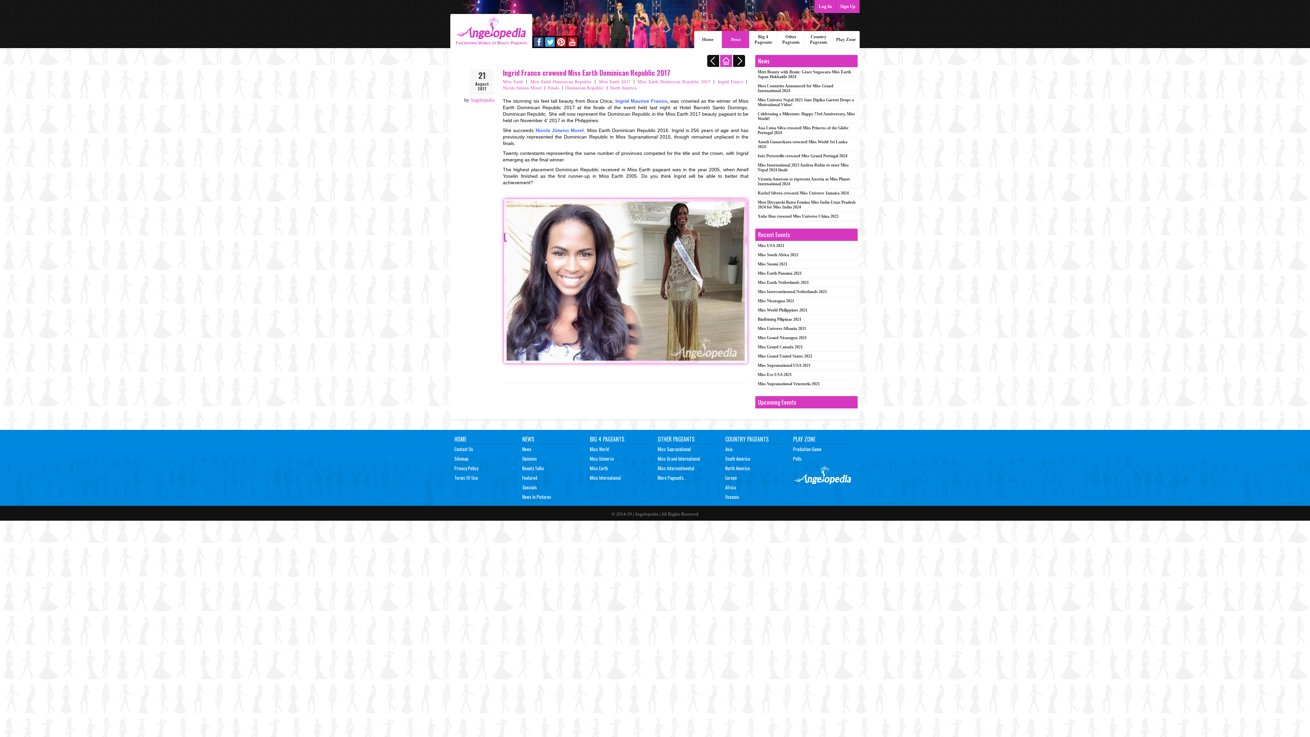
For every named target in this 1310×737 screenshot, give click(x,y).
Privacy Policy (466, 468)
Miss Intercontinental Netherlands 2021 (792, 291)
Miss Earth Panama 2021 (780, 273)
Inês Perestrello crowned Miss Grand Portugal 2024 (802, 156)
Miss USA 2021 (771, 245)
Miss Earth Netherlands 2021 (783, 282)
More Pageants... (672, 477)
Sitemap (461, 458)
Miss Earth (513, 81)
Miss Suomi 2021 (772, 264)
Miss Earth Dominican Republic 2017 (674, 81)
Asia (728, 449)
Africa (730, 487)
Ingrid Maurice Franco (641, 101)
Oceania (732, 496)
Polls (797, 458)
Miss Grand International (679, 458)
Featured (529, 477)
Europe (731, 477)
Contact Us (463, 449)
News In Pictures (536, 496)
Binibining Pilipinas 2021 (779, 319)
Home (708, 39)
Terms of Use (466, 477)
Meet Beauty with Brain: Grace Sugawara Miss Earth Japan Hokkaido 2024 (804, 74)
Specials (529, 487)
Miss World (599, 449)
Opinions (529, 458)
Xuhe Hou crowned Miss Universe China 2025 (798, 216)
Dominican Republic (584, 87)
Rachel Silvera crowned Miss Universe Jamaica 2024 (803, 193)
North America (623, 87)
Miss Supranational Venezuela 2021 (789, 383)
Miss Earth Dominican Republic (561, 81)
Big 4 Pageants (763, 39)
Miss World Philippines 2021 (782, 310)
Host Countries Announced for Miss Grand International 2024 (795, 88)
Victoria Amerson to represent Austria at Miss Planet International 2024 (804, 181)
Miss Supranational (674, 449)
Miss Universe (602, 458)
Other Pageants (791, 39)
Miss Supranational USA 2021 (784, 365)
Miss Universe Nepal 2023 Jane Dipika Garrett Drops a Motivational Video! (806, 102)
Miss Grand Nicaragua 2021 (782, 337)
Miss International (605, 477)
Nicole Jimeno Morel (560, 130)
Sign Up (847, 6)
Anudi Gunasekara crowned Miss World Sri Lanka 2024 (802, 144)
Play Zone (846, 39)
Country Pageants (818, 39)
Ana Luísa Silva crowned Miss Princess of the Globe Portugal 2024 (803, 130)
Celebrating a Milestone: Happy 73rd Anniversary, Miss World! (806, 116)
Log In (825, 6)
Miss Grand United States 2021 (785, 356)
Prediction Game (807, 449)
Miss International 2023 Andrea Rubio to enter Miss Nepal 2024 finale (803, 167)
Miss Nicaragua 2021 (776, 301)
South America (737, 458)
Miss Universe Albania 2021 (782, 328)
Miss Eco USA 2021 (775, 374)
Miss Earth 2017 (615, 81)
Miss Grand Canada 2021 (780, 347)
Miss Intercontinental (676, 468)
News (736, 39)
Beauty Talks (533, 468)
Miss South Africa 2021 (778, 254)
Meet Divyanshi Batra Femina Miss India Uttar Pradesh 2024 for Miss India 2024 (807, 204)
